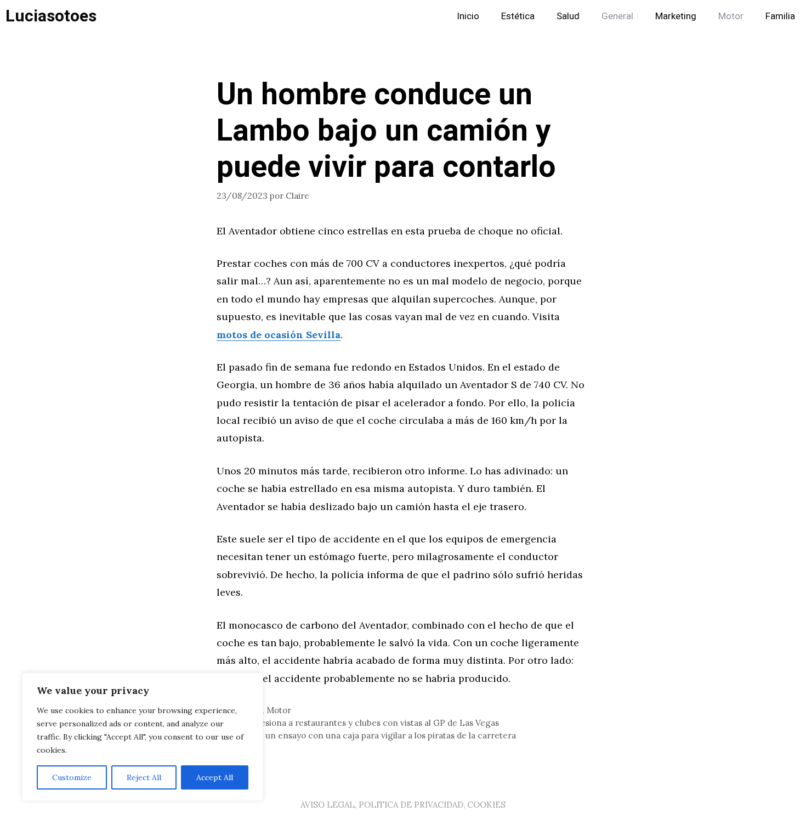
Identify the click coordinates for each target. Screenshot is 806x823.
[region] (142, 737)
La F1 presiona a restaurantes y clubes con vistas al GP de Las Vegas (364, 723)
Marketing (675, 16)
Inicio (468, 16)
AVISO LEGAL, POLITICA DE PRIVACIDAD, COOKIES (403, 804)
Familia (780, 16)
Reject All (144, 777)
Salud (568, 16)
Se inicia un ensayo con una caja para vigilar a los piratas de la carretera (373, 735)
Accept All (214, 777)
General (617, 16)
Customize (72, 777)
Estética (518, 16)
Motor (730, 16)
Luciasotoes (51, 16)
